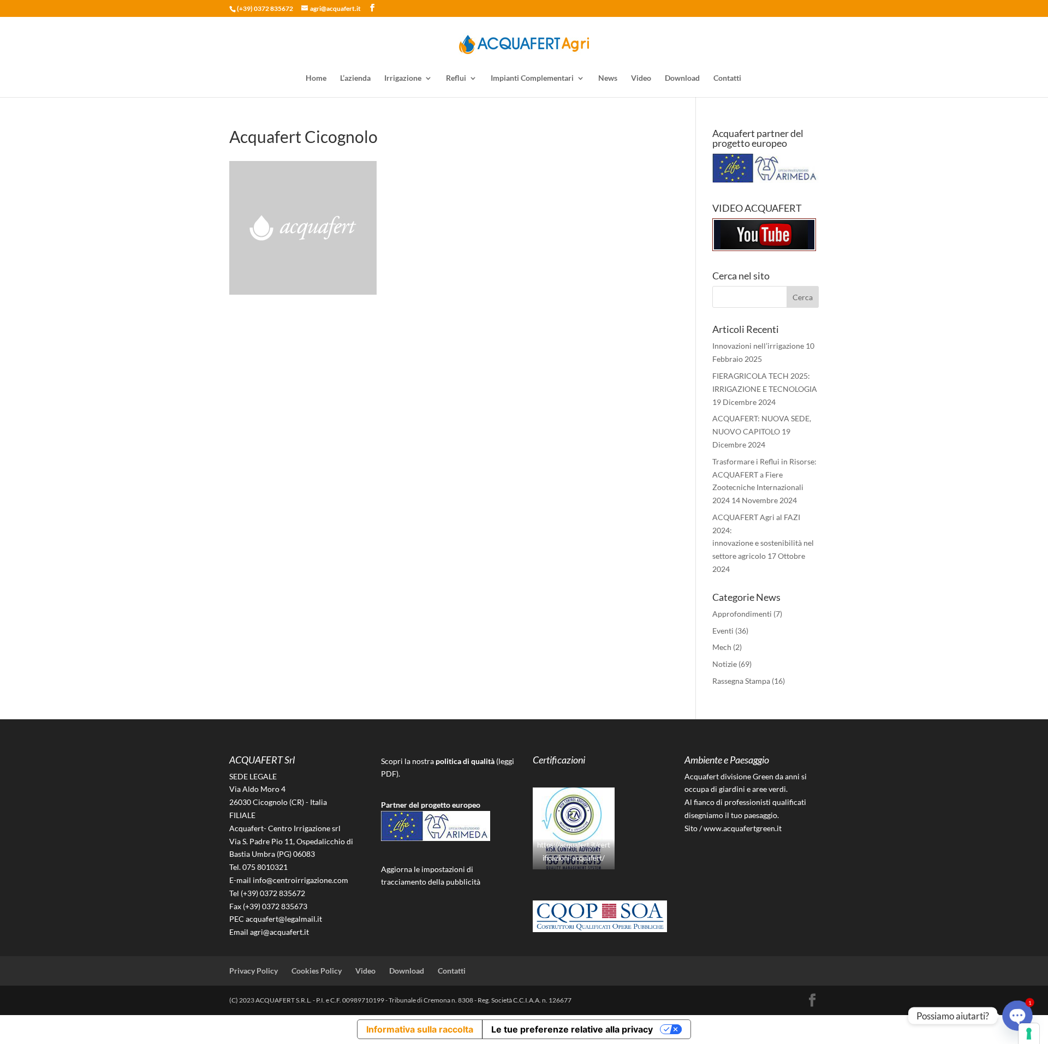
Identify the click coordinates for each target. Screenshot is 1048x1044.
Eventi (723, 630)
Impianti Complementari (532, 78)
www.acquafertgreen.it (743, 828)
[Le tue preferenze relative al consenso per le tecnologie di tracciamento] (1029, 1033)
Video (641, 78)
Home (316, 78)
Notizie (724, 664)
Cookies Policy (316, 970)
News (607, 78)
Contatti (727, 78)
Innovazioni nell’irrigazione (758, 345)
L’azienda (355, 78)
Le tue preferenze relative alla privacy (572, 1029)
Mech (721, 647)
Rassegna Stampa (741, 680)
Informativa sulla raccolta (419, 1029)
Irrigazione (402, 78)
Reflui (456, 78)
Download (682, 78)
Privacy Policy (253, 970)
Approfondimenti (742, 613)
